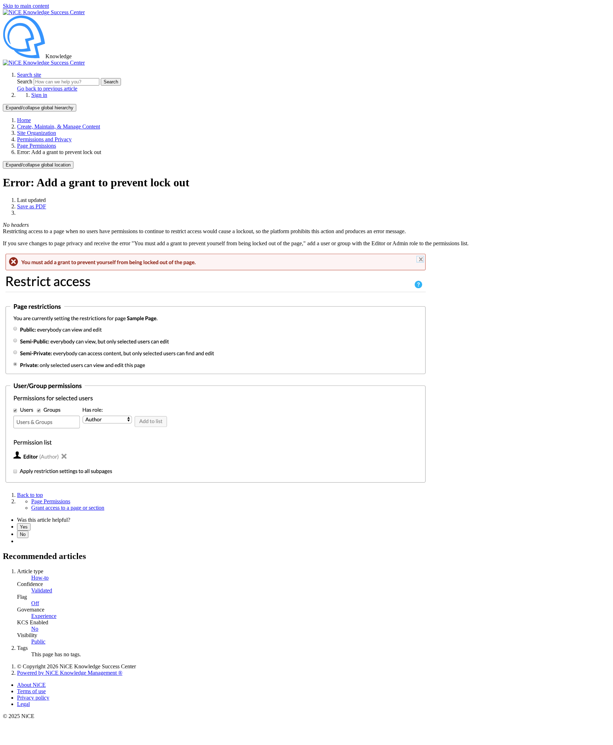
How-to (40, 578)
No (23, 534)
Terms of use (31, 691)
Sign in (39, 95)
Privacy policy (33, 698)
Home (24, 120)
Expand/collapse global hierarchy (39, 107)
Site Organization (36, 133)
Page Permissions (36, 146)
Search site (29, 75)
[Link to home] (44, 63)
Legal (23, 704)
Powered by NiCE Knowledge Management (69, 673)
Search (25, 81)
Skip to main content (26, 6)
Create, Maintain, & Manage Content (58, 127)
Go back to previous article (47, 89)
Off (35, 603)
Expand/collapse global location (38, 165)
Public (38, 642)
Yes (24, 527)
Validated (41, 590)
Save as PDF (31, 206)
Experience (43, 616)
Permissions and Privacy (44, 139)
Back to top (30, 495)
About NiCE (31, 685)
